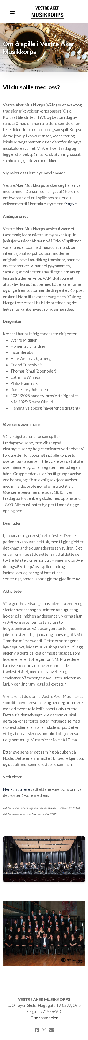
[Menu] (12, 12)
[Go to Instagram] (44, 1030)
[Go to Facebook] (37, 1030)
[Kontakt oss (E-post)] (51, 1030)
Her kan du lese (16, 789)
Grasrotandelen (44, 1017)
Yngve (71, 203)
